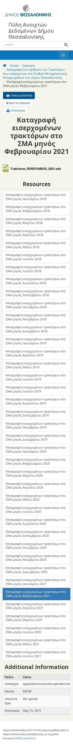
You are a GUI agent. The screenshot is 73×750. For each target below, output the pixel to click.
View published (22, 96)
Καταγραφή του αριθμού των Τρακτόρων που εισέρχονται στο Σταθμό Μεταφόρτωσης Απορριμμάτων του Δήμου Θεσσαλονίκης (35, 73)
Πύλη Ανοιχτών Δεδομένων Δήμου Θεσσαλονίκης (31, 31)
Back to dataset (19, 103)
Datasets (28, 66)
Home (14, 66)
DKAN (19, 738)
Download (17, 110)
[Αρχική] (27, 11)
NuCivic (32, 738)
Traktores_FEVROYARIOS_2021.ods (35, 169)
